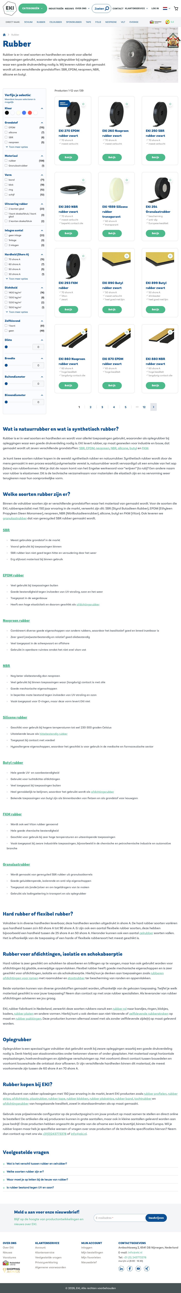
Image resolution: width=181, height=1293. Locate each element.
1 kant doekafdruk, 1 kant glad (22, 215)
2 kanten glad (16, 208)
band (11, 179)
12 (144, 407)
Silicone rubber (15, 717)
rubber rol (120, 1008)
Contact (118, 8)
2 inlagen (14, 245)
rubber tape (56, 1098)
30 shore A (15, 274)
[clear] (102, 8)
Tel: (120, 1257)
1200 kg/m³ (15, 302)
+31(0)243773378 (54, 1134)
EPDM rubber (13, 575)
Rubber (41, 21)
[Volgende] (153, 407)
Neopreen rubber (16, 620)
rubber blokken (77, 1098)
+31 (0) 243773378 (135, 1257)
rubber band (124, 1098)
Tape (88, 21)
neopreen (14, 142)
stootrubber (76, 978)
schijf (11, 194)
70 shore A (14, 259)
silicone (13, 132)
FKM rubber (12, 814)
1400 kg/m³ (15, 292)
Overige (133, 21)
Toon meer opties (18, 146)
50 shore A (15, 269)
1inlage (12, 240)
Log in (155, 8)
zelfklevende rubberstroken (148, 1013)
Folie (98, 21)
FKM (145, 448)
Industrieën (56, 8)
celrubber (146, 933)
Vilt (123, 21)
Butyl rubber (13, 762)
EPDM (12, 127)
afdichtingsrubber (88, 604)
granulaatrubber (15, 518)
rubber (12, 160)
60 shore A (15, 264)
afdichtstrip (20, 1098)
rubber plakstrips (102, 1098)
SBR (11, 137)
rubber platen (24, 1013)
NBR (114, 448)
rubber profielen (155, 1093)
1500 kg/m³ (15, 307)
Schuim (28, 21)
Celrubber (55, 21)
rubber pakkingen (28, 1018)
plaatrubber (38, 1098)
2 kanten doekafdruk (20, 221)
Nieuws (69, 8)
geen (11, 330)
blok (11, 184)
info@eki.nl (79, 1134)
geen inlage (15, 235)
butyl (133, 448)
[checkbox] (7, 113)
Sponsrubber (74, 21)
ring (11, 189)
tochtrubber (142, 1098)
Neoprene (111, 21)
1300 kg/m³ (15, 297)
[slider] (6, 346)
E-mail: (122, 1252)
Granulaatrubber (18, 165)
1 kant (12, 325)
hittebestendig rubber (54, 733)
